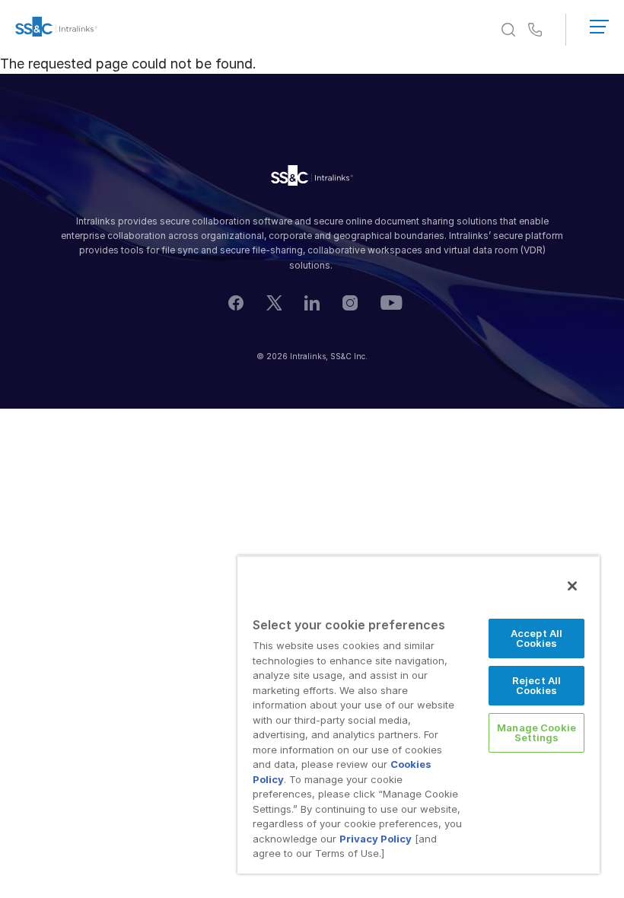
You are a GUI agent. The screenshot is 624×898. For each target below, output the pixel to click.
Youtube (391, 302)
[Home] (56, 30)
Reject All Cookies (536, 685)
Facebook (236, 302)
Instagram (350, 302)
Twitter (274, 302)
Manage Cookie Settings (536, 732)
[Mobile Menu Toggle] (599, 23)
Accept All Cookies (536, 638)
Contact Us (535, 30)
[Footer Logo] (312, 178)
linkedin (312, 302)
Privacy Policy (375, 839)
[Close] (572, 586)
